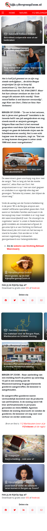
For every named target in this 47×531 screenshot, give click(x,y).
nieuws (23, 12)
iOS (27, 288)
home (12, 12)
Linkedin (23, 300)
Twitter (14, 300)
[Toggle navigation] (3, 13)
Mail (41, 300)
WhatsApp (32, 300)
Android (35, 288)
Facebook (6, 300)
